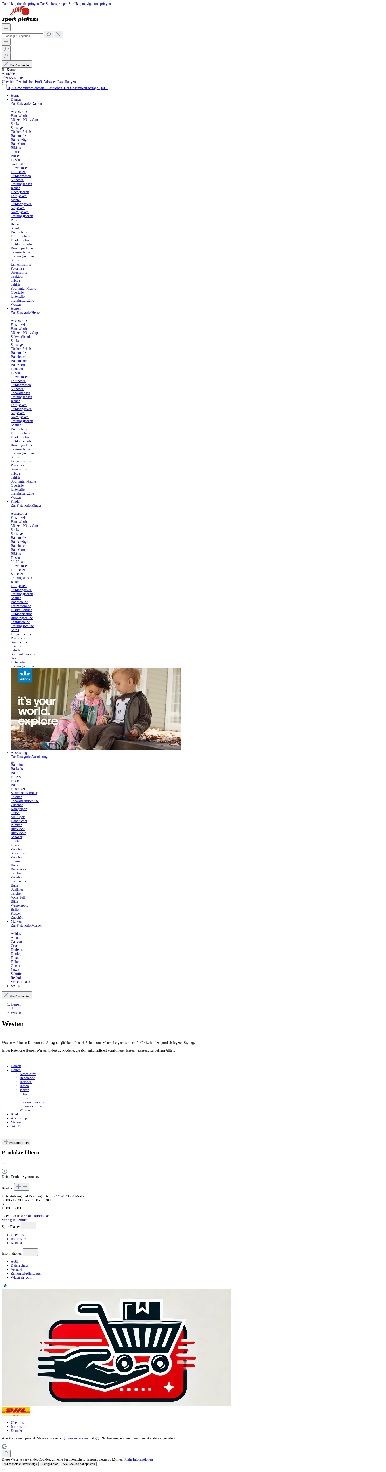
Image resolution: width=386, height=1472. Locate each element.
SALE (15, 1126)
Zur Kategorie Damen (26, 103)
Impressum (18, 1239)
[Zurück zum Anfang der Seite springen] (6, 1453)
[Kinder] (96, 749)
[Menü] (6, 27)
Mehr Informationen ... (140, 1459)
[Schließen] (3, 1469)
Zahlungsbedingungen (26, 1273)
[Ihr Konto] (6, 56)
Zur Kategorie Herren (26, 312)
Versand (16, 1269)
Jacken (24, 1090)
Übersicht (9, 82)
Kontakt (16, 1243)
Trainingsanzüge (31, 1106)
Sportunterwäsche (32, 1102)
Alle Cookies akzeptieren (79, 1464)
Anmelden (9, 73)
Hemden (26, 1082)
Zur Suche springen (54, 4)
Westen (25, 1110)
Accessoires (28, 1074)
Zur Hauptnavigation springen (89, 4)
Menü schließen (20, 65)
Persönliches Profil (29, 82)
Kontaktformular (37, 1216)
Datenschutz (19, 1265)
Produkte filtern (19, 1142)
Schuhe (25, 1094)
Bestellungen (66, 82)
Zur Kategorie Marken (26, 925)
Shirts (24, 1098)
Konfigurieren (49, 1464)
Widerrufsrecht (21, 1277)
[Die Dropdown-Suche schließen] (58, 34)
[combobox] (22, 35)
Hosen (24, 1086)
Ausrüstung (19, 1118)
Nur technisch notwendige (20, 1464)
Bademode (27, 1078)
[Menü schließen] (12, 108)
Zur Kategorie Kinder (26, 505)
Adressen (50, 82)
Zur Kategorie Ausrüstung (29, 757)
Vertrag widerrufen (15, 1220)
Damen (16, 1066)
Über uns (17, 1235)
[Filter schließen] (3, 1163)
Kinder (16, 1114)
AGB (15, 1261)
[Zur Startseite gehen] (20, 21)
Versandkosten (77, 1438)
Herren (16, 1070)
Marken (16, 1122)
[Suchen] (48, 34)
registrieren (17, 77)
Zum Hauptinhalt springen (21, 4)
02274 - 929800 (63, 1196)
